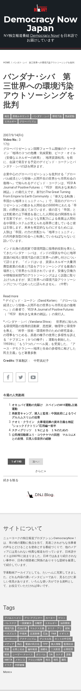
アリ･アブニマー (33, 618)
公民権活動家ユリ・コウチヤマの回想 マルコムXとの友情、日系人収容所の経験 (43, 436)
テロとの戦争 (35, 659)
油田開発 (65, 623)
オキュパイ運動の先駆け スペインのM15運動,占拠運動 (44, 406)
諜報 (68, 654)
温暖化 (44, 649)
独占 (19, 644)
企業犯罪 (68, 649)
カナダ (59, 654)
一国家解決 (26, 623)
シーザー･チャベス (23, 654)
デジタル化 (45, 638)
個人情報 (55, 644)
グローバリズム (28, 121)
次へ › (36, 461)
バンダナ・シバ (40, 116)
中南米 (23, 633)
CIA (50, 654)
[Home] (40, 8)
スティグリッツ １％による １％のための (40, 430)
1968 (53, 633)
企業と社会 (18, 649)
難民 (64, 659)
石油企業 (22, 628)
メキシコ (20, 659)
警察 (7, 649)
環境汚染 (57, 116)
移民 (56, 659)
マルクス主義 (37, 628)
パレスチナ (10, 623)
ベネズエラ (10, 633)
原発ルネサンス (21, 116)
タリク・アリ (55, 628)
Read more (10, 296)
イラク (8, 665)
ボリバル (41, 654)
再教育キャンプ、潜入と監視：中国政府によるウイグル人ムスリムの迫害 (44, 415)
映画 (7, 654)
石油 (45, 633)
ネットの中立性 (63, 638)
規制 (67, 628)
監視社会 (68, 644)
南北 (7, 116)
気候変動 (70, 116)
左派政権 (35, 633)
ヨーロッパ (10, 638)
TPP (45, 644)
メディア (9, 644)
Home (6, 62)
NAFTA (8, 659)
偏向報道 (32, 649)
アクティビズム (28, 638)
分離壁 (38, 623)
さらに (39, 471)
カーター (50, 618)
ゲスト (61, 618)
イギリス (64, 633)
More (6, 672)
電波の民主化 (32, 644)
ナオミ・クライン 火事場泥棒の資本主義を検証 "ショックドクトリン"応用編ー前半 (43, 423)
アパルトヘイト (13, 618)
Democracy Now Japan (40, 23)
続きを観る (10, 480)
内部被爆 (19, 665)
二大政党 (55, 649)
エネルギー (10, 121)
